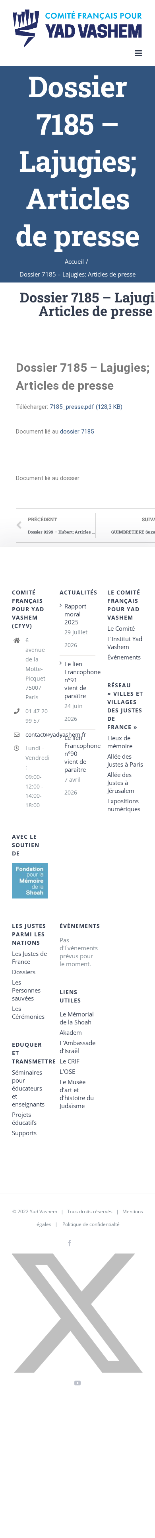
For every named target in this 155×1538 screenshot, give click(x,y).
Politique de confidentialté (91, 1224)
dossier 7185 (77, 431)
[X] (77, 1313)
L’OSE (67, 1071)
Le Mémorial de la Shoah (77, 1018)
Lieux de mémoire (119, 742)
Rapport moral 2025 (75, 614)
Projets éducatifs (24, 1118)
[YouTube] (77, 1383)
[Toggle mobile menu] (139, 53)
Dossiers (23, 972)
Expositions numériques (123, 805)
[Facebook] (69, 1243)
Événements (124, 657)
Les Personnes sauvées (26, 990)
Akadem (71, 1032)
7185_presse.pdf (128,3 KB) (86, 406)
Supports (24, 1133)
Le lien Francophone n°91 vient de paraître (77, 680)
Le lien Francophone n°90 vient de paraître (77, 753)
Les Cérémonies (28, 1012)
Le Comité (121, 628)
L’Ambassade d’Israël (77, 1047)
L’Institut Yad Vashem (124, 643)
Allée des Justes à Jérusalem (120, 783)
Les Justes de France (29, 957)
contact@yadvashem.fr (36, 734)
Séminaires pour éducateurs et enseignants (28, 1088)
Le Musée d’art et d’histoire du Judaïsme (77, 1094)
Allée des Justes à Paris (125, 760)
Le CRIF (69, 1061)
